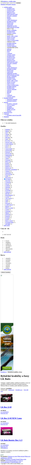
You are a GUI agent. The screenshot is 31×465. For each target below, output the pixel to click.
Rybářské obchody (8, 98)
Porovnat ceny (4, 413)
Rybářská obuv (11, 44)
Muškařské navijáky (12, 26)
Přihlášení (3, 4)
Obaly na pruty (11, 39)
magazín (6, 102)
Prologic (7, 164)
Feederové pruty (11, 10)
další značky (7, 225)
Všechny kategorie (11, 46)
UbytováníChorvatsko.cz (11, 460)
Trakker (7, 171)
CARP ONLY (9, 204)
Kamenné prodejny (12, 101)
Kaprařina (9, 106)
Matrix (7, 212)
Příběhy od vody (11, 109)
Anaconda (8, 172)
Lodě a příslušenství (12, 20)
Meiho (7, 131)
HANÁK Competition (11, 169)
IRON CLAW (9, 208)
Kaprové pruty (10, 11)
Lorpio (7, 196)
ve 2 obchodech (5, 445)
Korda (7, 163)
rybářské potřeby (8, 7)
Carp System (8, 148)
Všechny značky (11, 54)
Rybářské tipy (10, 108)
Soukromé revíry (8, 112)
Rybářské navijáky (11, 21)
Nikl (6, 201)
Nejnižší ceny (18, 390)
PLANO (7, 140)
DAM (6, 219)
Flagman (7, 152)
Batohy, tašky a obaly (12, 36)
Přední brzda (10, 23)
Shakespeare (8, 155)
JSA (6, 132)
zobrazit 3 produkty (5, 272)
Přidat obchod (20, 456)
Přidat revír (27, 456)
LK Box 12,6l (6, 407)
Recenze (9, 111)
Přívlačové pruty (11, 13)
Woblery (9, 18)
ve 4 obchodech (5, 412)
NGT (6, 147)
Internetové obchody (12, 99)
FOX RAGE (8, 174)
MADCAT (8, 168)
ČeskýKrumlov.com (16, 462)
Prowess (7, 203)
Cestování (6, 114)
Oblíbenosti (11, 390)
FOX (8, 52)
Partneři (18, 459)
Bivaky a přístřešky (12, 30)
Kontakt (14, 459)
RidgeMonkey (9, 195)
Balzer (7, 206)
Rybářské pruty (11, 8)
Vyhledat (18, 3)
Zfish (6, 176)
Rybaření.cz (4, 372)
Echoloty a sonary (11, 33)
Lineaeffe (7, 211)
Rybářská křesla (11, 31)
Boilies (8, 17)
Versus (7, 134)
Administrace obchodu (6, 458)
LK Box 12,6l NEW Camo (11, 418)
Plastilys (7, 166)
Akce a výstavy (11, 105)
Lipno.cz (20, 460)
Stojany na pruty (11, 37)
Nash (6, 200)
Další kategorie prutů (12, 14)
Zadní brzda (10, 24)
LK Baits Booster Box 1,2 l (11, 440)
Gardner (7, 185)
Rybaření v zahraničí (12, 103)
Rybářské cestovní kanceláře (14, 115)
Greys (6, 145)
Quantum (7, 160)
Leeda (7, 209)
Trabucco (7, 192)
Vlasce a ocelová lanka (13, 40)
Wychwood (8, 153)
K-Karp (7, 217)
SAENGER (8, 150)
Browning (7, 177)
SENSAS (7, 214)
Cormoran (9, 53)
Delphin (7, 129)
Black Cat (7, 161)
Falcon (7, 184)
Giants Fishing (9, 144)
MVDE (7, 193)
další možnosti (7, 252)
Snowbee (7, 180)
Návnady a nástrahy (12, 16)
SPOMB (7, 224)
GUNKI (7, 156)
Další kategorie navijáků (13, 27)
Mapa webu (23, 459)
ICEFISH (7, 190)
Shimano (9, 49)
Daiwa (7, 188)
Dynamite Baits (9, 222)
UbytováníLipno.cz (5, 462)
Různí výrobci (9, 220)
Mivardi (9, 50)
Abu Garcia (8, 198)
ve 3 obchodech (5, 423)
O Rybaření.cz (7, 459)
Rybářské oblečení (11, 43)
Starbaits (7, 187)
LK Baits (7, 179)
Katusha (7, 216)
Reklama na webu (12, 456)
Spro (6, 139)
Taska (6, 158)
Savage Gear (8, 142)
